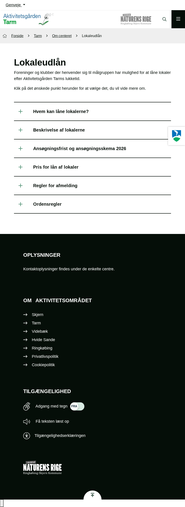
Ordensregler (47, 204)
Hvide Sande (43, 339)
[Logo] (29, 19)
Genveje (14, 5)
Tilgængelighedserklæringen (60, 435)
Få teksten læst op (52, 421)
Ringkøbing (42, 348)
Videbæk (40, 331)
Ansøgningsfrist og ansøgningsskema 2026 (79, 148)
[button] (2, 503)
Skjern (37, 314)
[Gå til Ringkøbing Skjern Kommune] (140, 19)
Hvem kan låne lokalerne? (61, 111)
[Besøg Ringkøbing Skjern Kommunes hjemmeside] (176, 136)
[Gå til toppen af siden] (92, 495)
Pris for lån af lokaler (56, 167)
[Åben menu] (178, 19)
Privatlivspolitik (45, 356)
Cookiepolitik (43, 365)
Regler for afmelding (55, 185)
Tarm (36, 323)
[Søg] (163, 19)
